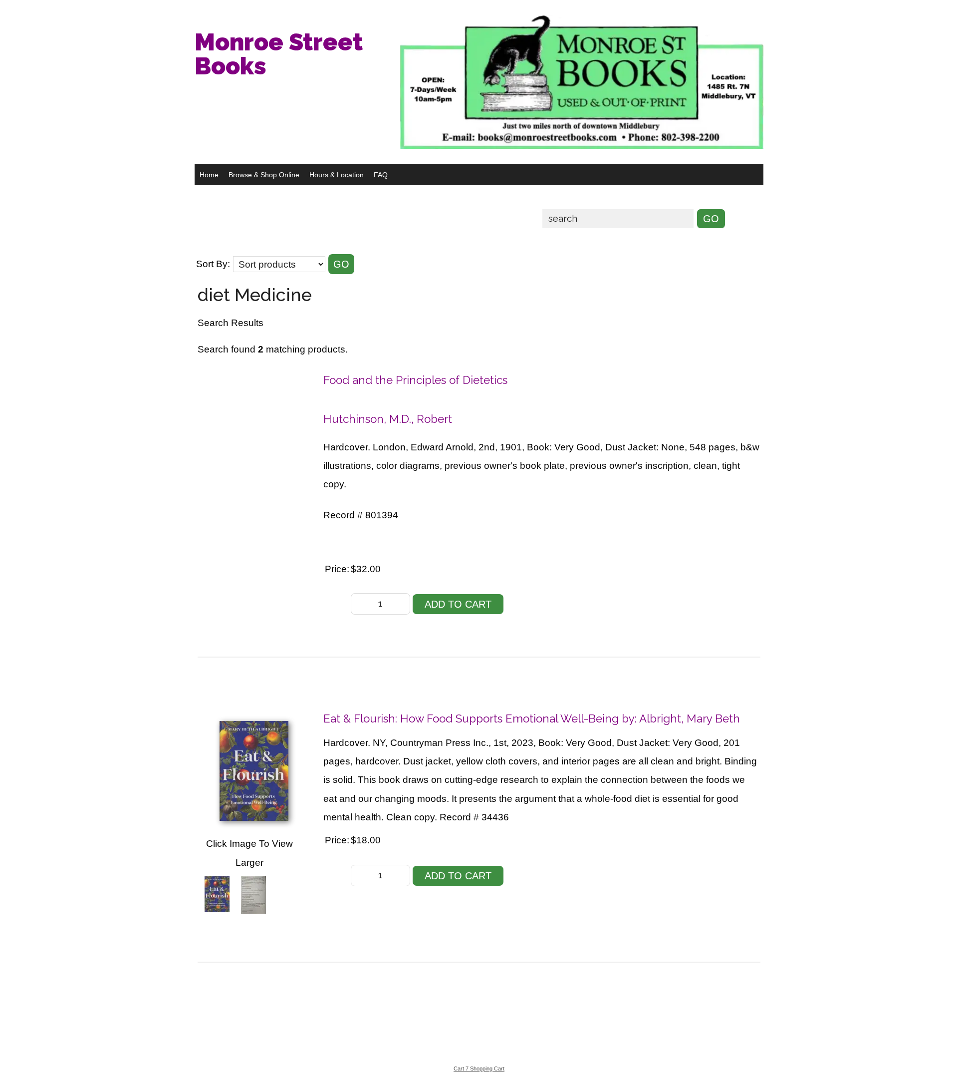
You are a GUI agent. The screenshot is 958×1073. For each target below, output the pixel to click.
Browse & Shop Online (264, 175)
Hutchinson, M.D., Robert (387, 418)
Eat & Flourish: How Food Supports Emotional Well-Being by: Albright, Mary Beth (531, 718)
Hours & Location (336, 175)
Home (209, 175)
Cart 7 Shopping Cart (479, 1069)
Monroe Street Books (279, 54)
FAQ (381, 175)
